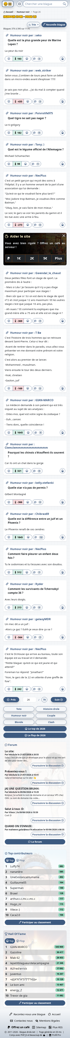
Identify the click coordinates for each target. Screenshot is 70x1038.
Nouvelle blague (55, 24)
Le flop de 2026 (36, 735)
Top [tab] (11, 860)
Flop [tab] (22, 860)
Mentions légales (49, 1020)
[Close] (63, 235)
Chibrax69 (42, 514)
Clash (51, 722)
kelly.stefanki (44, 483)
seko (38, 35)
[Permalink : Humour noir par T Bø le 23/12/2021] (7, 332)
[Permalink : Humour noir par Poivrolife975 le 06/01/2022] (7, 112)
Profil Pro (56, 1035)
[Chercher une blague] (64, 4)
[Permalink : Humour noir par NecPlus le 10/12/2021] (7, 548)
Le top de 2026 (36, 728)
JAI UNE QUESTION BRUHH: (22, 788)
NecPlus (40, 175)
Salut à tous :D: (14, 809)
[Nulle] (9, 58)
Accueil (9, 11)
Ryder (39, 584)
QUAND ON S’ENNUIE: (18, 826)
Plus (58, 258)
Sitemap (40, 1027)
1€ (19, 258)
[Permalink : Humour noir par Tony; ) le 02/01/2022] (7, 143)
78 (44, 699)
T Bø (38, 333)
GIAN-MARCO (44, 400)
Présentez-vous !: (16, 771)
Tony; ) (39, 144)
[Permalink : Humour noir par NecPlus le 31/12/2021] (7, 175)
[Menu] (7, 4)
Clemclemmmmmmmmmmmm (26, 447)
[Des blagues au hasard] (19, 4)
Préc (12, 699)
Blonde (19, 722)
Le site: (9, 751)
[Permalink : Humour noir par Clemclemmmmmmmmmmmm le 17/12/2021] (7, 443)
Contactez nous (22, 1020)
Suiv (57, 699)
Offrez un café (20, 1027)
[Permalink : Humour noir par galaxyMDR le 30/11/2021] (7, 618)
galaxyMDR (43, 619)
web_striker (43, 70)
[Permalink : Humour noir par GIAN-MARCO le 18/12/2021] (7, 399)
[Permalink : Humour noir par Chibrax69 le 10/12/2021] (7, 513)
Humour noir (19, 35)
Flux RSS (57, 1027)
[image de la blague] (62, 58)
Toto (19, 709)
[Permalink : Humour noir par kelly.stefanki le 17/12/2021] (7, 482)
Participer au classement (36, 922)
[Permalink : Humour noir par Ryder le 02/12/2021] (7, 583)
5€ (45, 258)
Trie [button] (34, 24)
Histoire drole (51, 709)
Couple (51, 715)
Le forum (36, 841)
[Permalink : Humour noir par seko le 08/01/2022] (7, 34)
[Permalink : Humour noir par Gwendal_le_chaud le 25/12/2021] (7, 272)
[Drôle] (27, 58)
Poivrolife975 (44, 113)
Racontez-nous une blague (28, 1014)
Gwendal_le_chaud (48, 273)
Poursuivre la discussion (46, 765)
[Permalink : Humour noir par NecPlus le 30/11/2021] (7, 648)
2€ (32, 258)
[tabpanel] (35, 891)
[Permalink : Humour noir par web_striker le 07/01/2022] (7, 69)
